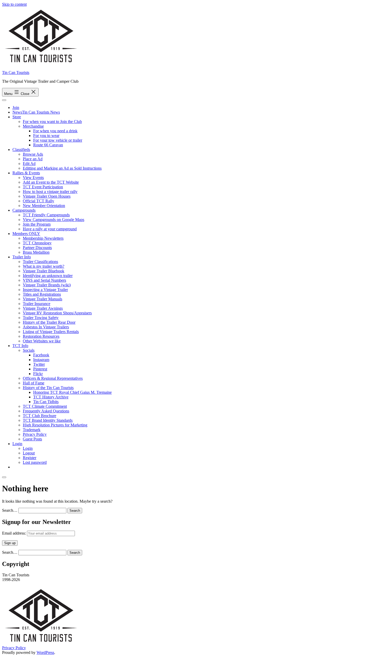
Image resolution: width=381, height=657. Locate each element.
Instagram (41, 359)
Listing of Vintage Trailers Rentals (51, 331)
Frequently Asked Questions (46, 411)
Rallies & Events (26, 173)
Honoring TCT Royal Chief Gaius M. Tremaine (72, 392)
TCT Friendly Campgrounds (46, 215)
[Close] (4, 477)
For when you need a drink (55, 131)
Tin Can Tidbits (46, 401)
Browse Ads (33, 154)
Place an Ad (33, 159)
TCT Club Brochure (39, 415)
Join (15, 107)
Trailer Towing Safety (41, 317)
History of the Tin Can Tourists (48, 387)
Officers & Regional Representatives (53, 378)
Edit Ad (29, 163)
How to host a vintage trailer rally (50, 191)
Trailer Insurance (36, 303)
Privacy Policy (35, 434)
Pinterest (40, 369)
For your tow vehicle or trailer (57, 140)
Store (16, 117)
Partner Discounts (37, 247)
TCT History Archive (50, 397)
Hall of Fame (33, 383)
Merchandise (33, 126)
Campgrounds (24, 210)
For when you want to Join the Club (52, 121)
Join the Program (37, 224)
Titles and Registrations (42, 294)
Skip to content (14, 4)
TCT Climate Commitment (45, 406)
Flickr (38, 373)
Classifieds (21, 149)
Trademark (31, 429)
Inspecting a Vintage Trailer (45, 289)
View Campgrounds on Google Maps (53, 219)
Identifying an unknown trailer (48, 275)
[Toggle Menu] (4, 100)
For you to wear (46, 135)
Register (29, 457)
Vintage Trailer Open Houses (46, 196)
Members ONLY (26, 233)
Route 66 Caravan (48, 145)
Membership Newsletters (43, 238)
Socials (28, 350)
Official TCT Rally (38, 201)
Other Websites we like (42, 341)
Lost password (35, 462)
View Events (33, 177)
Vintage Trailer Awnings (43, 308)
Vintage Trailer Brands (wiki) (47, 285)
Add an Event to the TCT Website (51, 182)
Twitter (39, 364)
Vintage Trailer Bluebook (43, 271)
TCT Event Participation (43, 187)
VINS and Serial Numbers (44, 280)
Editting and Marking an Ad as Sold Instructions (62, 168)
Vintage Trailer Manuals (42, 299)
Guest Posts (32, 439)
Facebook (41, 355)
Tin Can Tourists (15, 72)
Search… (9, 510)
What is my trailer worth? (43, 266)
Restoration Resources (41, 336)
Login (17, 443)
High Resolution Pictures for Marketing (55, 425)
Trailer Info (21, 257)
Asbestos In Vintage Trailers (46, 327)
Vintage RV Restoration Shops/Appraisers (57, 313)
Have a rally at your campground (50, 229)
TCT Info (20, 345)
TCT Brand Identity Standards (48, 420)
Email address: (14, 533)
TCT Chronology (37, 243)
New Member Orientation (44, 205)
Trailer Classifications (40, 261)
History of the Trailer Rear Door (49, 322)
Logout (29, 453)
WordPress (45, 652)
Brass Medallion (36, 252)
